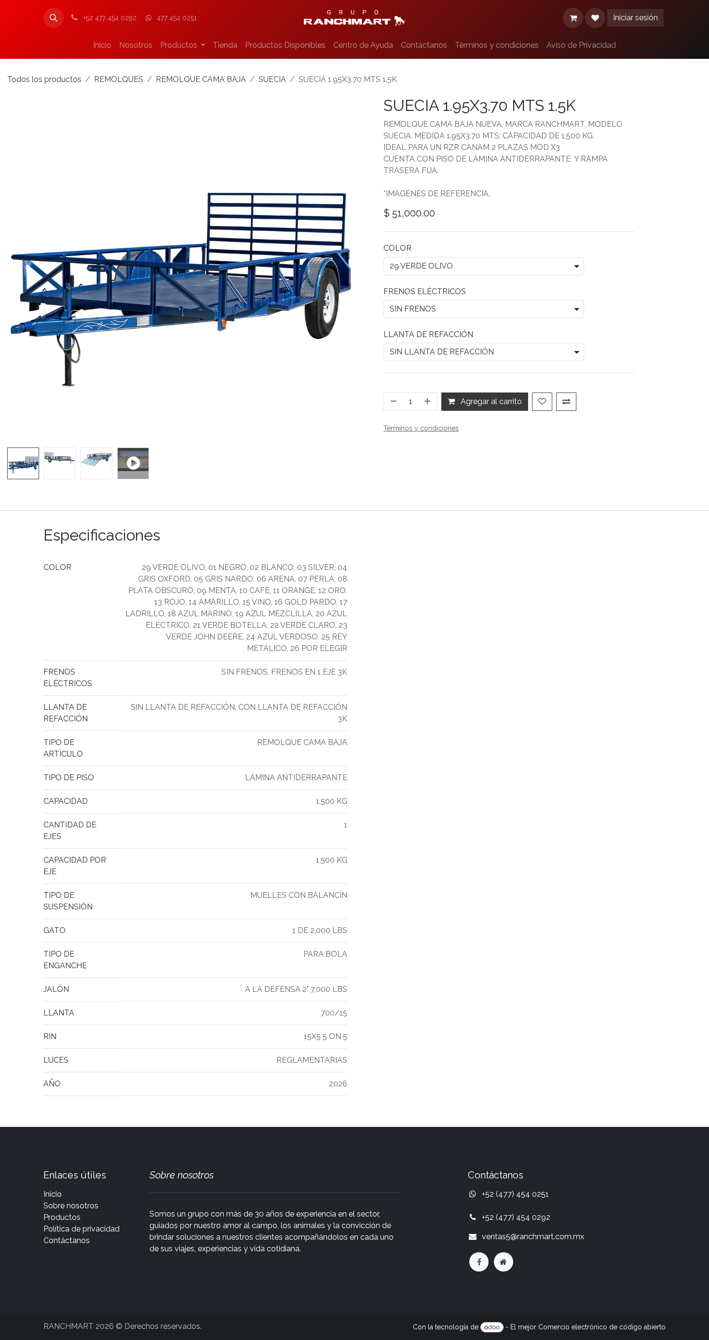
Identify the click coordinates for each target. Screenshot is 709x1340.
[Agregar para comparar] (566, 402)
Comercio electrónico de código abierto (602, 1327)
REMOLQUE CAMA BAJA (201, 79)
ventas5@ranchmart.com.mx (533, 1236)
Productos (62, 1217)
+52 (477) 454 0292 (517, 1217)
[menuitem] (102, 45)
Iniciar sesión (635, 17)
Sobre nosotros (70, 1205)
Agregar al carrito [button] (490, 401)
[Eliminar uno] (392, 401)
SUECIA (272, 79)
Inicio (52, 1194)
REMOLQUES (118, 79)
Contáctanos (66, 1240)
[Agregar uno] (428, 401)
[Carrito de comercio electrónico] (573, 18)
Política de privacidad (81, 1228)
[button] (53, 18)
